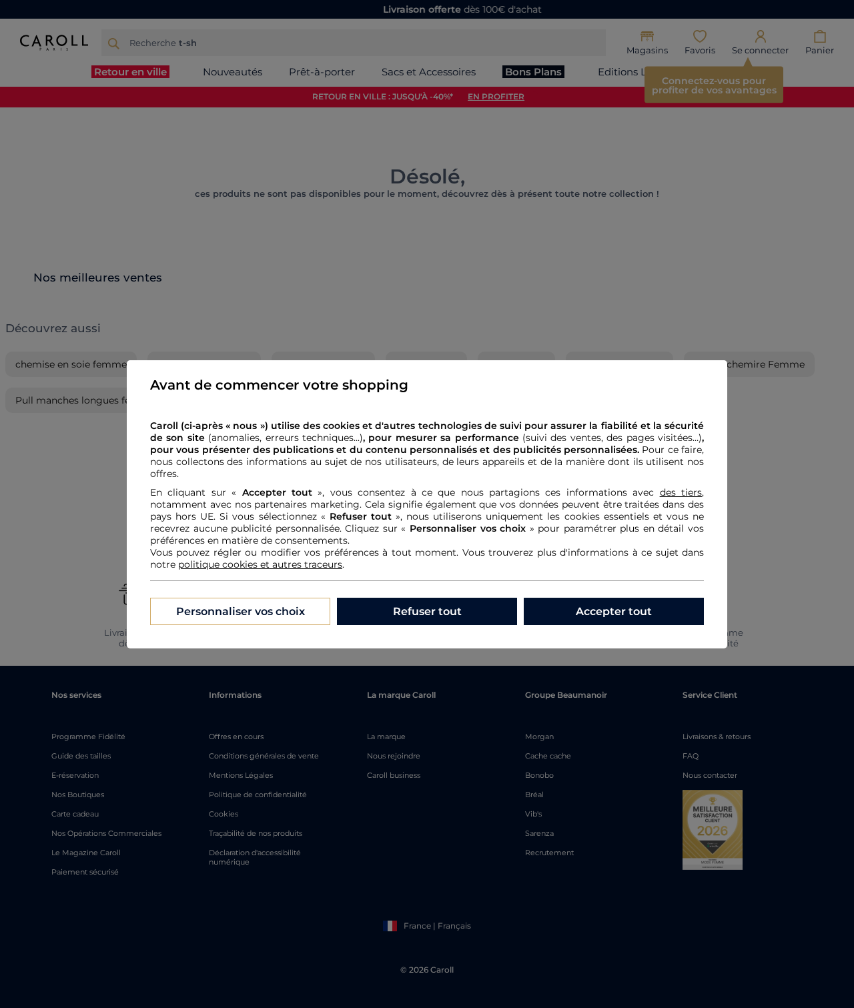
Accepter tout (614, 611)
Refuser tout (427, 611)
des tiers (681, 492)
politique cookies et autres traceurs (260, 564)
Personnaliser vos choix (240, 611)
